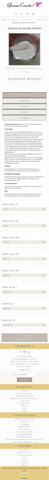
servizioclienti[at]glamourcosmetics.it (25, 359)
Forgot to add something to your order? (24, 442)
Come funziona (24, 422)
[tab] (24, 95)
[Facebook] (20, 352)
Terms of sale (24, 401)
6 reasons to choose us (24, 393)
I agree (24, 475)
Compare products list (24, 455)
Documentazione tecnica (24, 437)
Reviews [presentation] (25, 106)
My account (24, 460)
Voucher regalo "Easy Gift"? (24, 432)
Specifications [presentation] (24, 101)
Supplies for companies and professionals (24, 398)
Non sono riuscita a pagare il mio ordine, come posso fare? (24, 439)
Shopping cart (27, 14)
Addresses (24, 465)
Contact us (24, 411)
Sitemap (24, 406)
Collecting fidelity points (24, 434)
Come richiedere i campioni (25, 396)
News (24, 408)
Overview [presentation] (24, 95)
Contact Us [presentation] (24, 112)
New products (24, 450)
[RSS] (28, 352)
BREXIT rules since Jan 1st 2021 (24, 419)
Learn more (24, 478)
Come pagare (24, 424)
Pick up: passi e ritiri (24, 429)
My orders (24, 463)
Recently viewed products (24, 453)
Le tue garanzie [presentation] (24, 118)
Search (24, 458)
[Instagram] (24, 352)
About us (24, 391)
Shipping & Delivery (24, 427)
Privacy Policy (24, 403)
